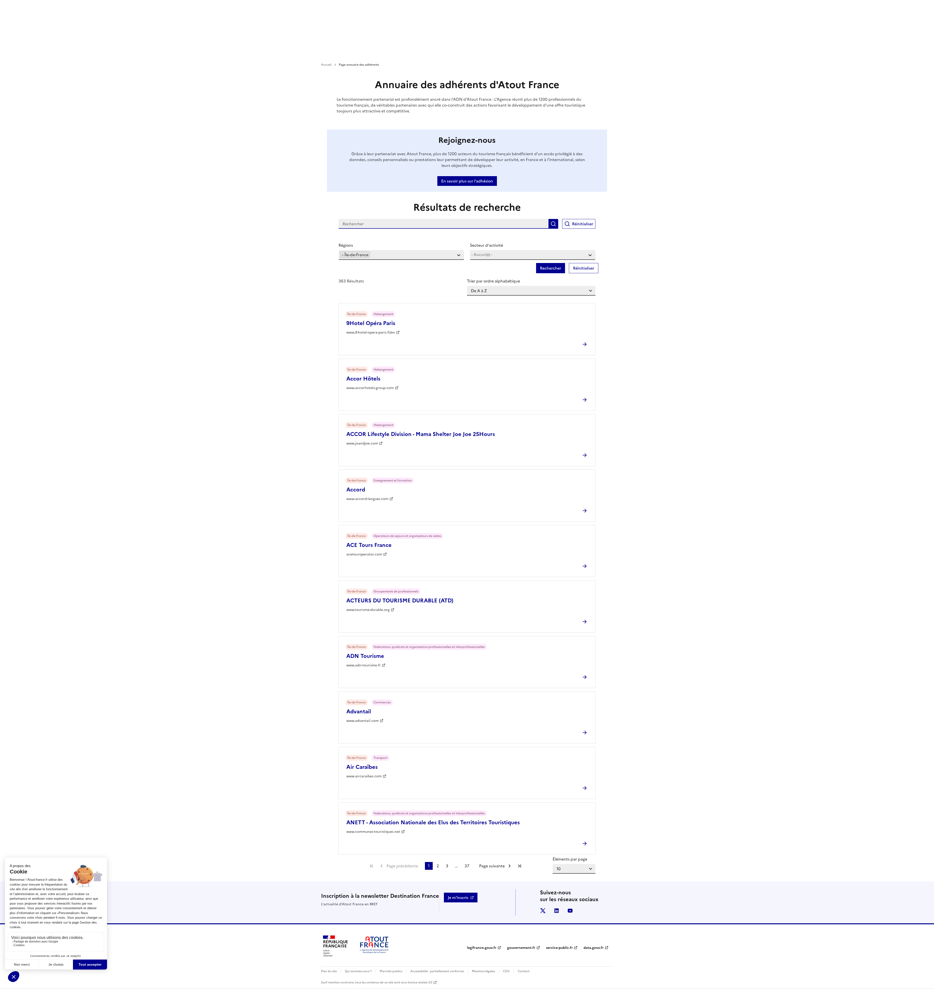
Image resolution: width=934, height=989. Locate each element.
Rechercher (553, 224)
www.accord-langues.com (367, 498)
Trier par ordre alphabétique (493, 281)
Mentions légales (483, 971)
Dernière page (519, 866)
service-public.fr (559, 947)
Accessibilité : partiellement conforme (437, 971)
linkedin (556, 911)
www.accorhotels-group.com (370, 387)
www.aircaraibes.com (364, 776)
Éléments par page (570, 859)
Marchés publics (391, 971)
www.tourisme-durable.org (368, 609)
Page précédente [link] (402, 866)
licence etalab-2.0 (420, 982)
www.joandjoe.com (362, 443)
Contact (524, 971)
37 (467, 866)
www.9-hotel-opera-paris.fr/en (370, 332)
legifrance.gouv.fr (481, 947)
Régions (346, 245)
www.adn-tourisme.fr (363, 665)
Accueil (326, 65)
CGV (506, 971)
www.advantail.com (362, 720)
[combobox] (401, 255)
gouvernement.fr (521, 947)
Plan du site (329, 971)
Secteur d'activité (486, 245)
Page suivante (492, 866)
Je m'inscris (458, 897)
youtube (570, 911)
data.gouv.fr (594, 947)
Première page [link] (372, 866)
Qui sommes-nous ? (358, 971)
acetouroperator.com (364, 554)
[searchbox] (372, 254)
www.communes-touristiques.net (373, 831)
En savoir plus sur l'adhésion (467, 181)
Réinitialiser (582, 224)
